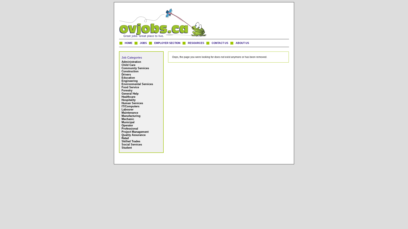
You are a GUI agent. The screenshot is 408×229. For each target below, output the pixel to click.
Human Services (132, 103)
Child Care (128, 65)
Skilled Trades (131, 141)
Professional (130, 128)
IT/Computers (130, 106)
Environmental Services (137, 84)
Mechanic (128, 119)
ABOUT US (242, 43)
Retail (125, 138)
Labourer (127, 109)
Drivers (126, 74)
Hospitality (129, 100)
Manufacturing (131, 115)
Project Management (135, 131)
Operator (127, 125)
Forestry (127, 90)
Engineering (130, 80)
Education (128, 77)
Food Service (130, 87)
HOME (128, 43)
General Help (130, 93)
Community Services (135, 68)
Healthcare (128, 96)
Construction (130, 71)
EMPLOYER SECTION (167, 43)
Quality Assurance (134, 135)
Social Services (132, 144)
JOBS (143, 43)
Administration (131, 61)
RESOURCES (196, 43)
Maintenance (130, 112)
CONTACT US (220, 43)
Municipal (128, 122)
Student (127, 147)
